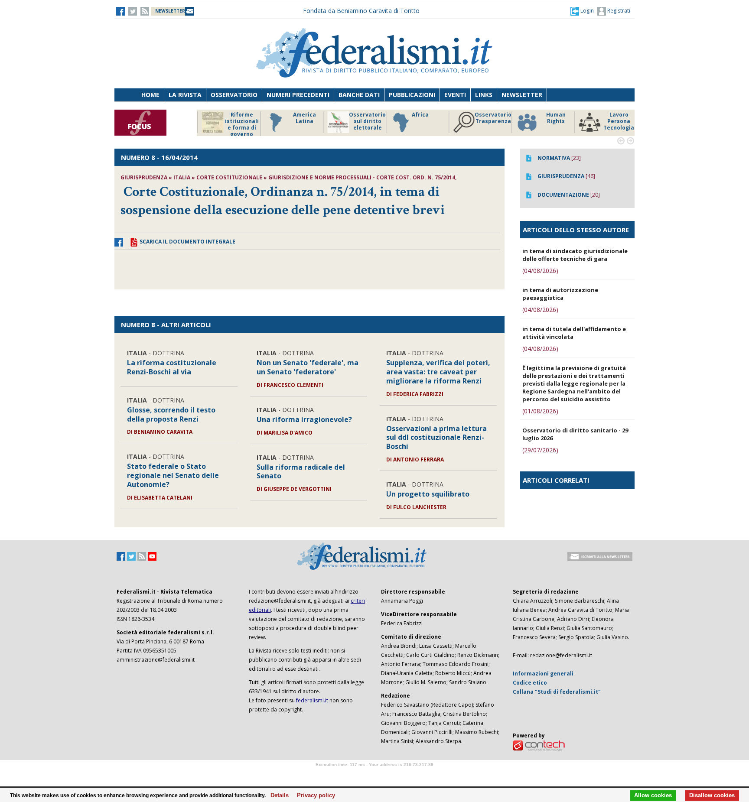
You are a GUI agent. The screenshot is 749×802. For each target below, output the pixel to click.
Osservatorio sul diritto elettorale (300, 121)
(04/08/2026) (540, 270)
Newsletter (522, 95)
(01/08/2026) (540, 411)
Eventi (455, 95)
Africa (353, 114)
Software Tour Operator (374, 774)
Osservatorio (234, 95)
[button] (582, 10)
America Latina (237, 118)
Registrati (618, 10)
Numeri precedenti (298, 95)
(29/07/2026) (540, 450)
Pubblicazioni (412, 95)
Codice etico (530, 682)
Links (483, 95)
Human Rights (489, 118)
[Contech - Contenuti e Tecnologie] (539, 745)
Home (150, 95)
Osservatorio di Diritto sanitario (614, 121)
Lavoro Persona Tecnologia (552, 121)
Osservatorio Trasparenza (426, 118)
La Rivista (185, 95)
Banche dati (359, 95)
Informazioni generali (543, 673)
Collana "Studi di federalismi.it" (557, 691)
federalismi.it (312, 700)
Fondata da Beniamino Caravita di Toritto (361, 10)
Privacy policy (313, 795)
